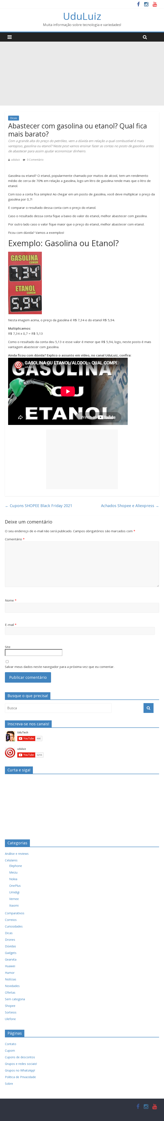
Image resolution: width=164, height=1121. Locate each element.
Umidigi (14, 892)
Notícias (10, 979)
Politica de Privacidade (20, 1077)
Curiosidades (14, 926)
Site (7, 647)
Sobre (9, 1084)
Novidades (12, 986)
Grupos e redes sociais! (21, 1064)
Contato (10, 1044)
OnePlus (15, 886)
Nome (10, 600)
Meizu (13, 872)
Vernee (14, 899)
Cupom (10, 1050)
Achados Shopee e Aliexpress (130, 505)
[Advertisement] (82, 73)
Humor (10, 973)
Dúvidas (10, 946)
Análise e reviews (17, 854)
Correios (11, 920)
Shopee (10, 1006)
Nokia (13, 879)
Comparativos (14, 913)
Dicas (13, 118)
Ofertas (10, 992)
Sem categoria (15, 999)
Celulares (11, 860)
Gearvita (10, 959)
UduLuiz (82, 16)
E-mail (10, 624)
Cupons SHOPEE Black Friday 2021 (38, 505)
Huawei (10, 966)
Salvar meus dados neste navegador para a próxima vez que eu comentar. (59, 666)
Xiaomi (14, 905)
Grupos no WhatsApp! (20, 1070)
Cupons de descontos (20, 1057)
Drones (10, 940)
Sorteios (10, 1012)
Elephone (15, 866)
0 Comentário (35, 159)
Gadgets (10, 953)
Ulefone (10, 1019)
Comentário (15, 539)
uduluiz (15, 159)
